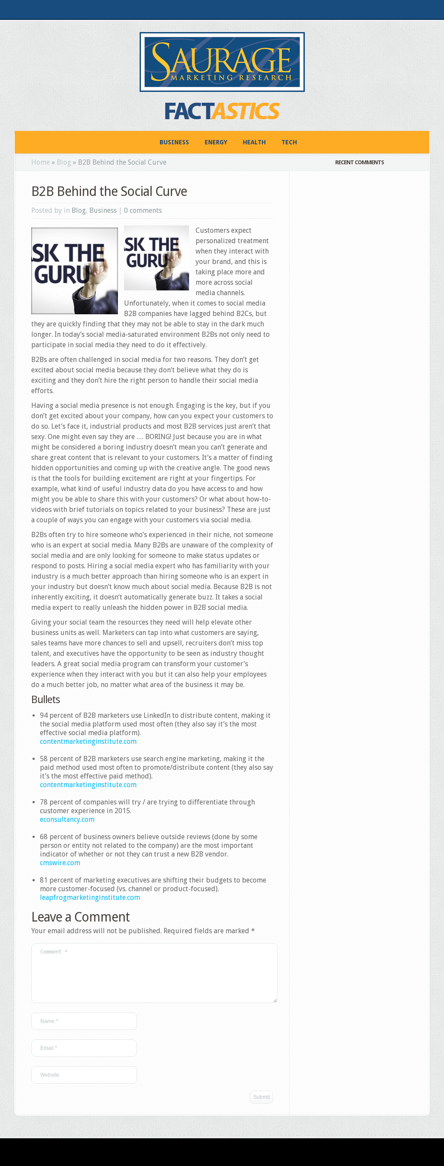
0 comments (143, 210)
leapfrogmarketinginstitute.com (90, 897)
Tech (289, 142)
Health (254, 142)
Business (174, 142)
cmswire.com (60, 863)
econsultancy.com (67, 819)
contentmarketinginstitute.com (88, 741)
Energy (216, 142)
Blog (64, 162)
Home (40, 162)
